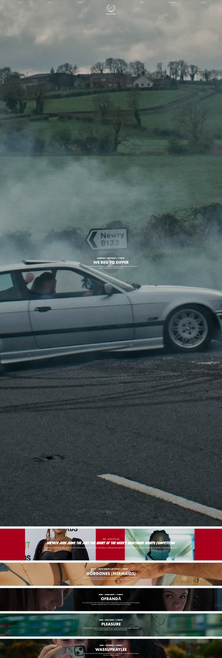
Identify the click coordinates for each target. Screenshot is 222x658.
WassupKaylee (111, 649)
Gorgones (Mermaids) (111, 573)
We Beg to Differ (111, 262)
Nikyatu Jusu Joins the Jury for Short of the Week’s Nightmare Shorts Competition (111, 543)
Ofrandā (111, 598)
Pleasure (111, 624)
